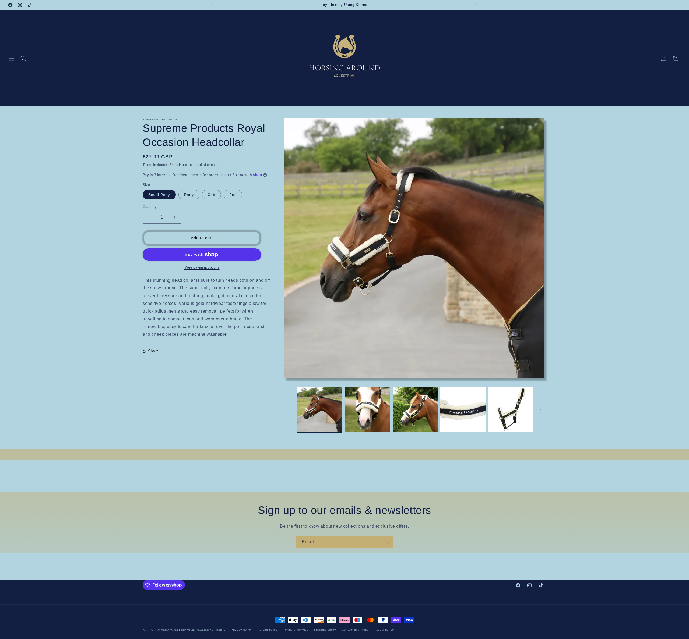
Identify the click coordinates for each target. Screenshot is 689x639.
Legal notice (385, 629)
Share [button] (153, 351)
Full (233, 194)
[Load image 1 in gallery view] (319, 409)
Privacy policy (241, 629)
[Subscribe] (387, 542)
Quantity (150, 207)
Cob (211, 194)
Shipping (176, 165)
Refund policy (268, 629)
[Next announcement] (477, 5)
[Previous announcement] (212, 5)
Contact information (356, 629)
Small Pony (159, 194)
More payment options (202, 267)
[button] (11, 58)
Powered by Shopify (211, 629)
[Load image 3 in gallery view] (415, 409)
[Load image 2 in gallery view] (367, 409)
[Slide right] (540, 410)
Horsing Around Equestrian (175, 629)
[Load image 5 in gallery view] (510, 409)
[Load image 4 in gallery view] (462, 409)
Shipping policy (325, 629)
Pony (189, 194)
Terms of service (295, 629)
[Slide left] (290, 410)
